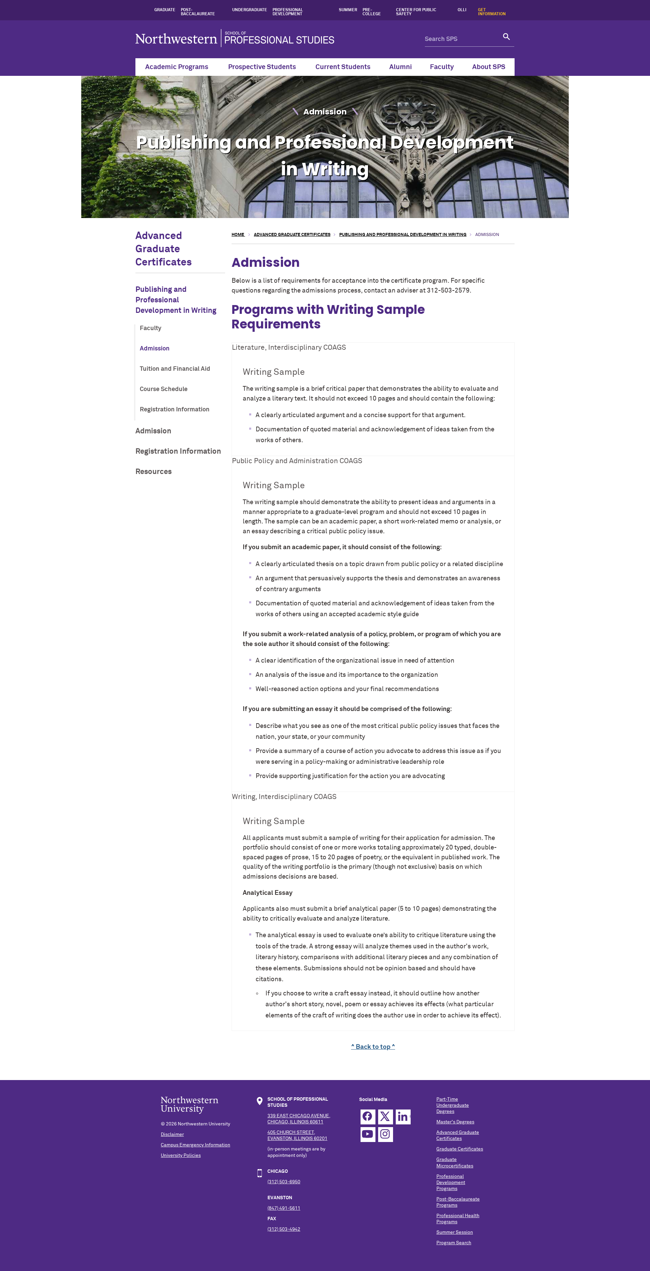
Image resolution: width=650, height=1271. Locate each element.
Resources (153, 472)
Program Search (453, 1243)
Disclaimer (172, 1134)
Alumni (400, 67)
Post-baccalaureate (198, 12)
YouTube (368, 1134)
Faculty (442, 67)
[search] (506, 39)
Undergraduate (249, 10)
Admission (155, 349)
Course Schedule (164, 389)
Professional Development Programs (450, 1182)
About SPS (488, 67)
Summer (348, 10)
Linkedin (403, 1117)
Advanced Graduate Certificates (163, 249)
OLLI (462, 10)
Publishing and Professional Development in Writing (175, 300)
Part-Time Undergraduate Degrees (452, 1105)
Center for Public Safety (416, 12)
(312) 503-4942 (283, 1229)
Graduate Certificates (459, 1149)
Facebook (368, 1117)
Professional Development (288, 12)
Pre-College (372, 12)
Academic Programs (176, 67)
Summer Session (454, 1232)
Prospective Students (262, 67)
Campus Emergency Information (195, 1145)
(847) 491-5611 (283, 1208)
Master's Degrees (455, 1122)
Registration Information (175, 410)
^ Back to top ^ (373, 1047)
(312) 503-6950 (283, 1182)
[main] (373, 641)
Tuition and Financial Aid (175, 369)
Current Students (343, 67)
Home (238, 235)
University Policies (181, 1155)
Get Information (492, 12)
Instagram (385, 1134)
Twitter (385, 1117)
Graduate (164, 10)
